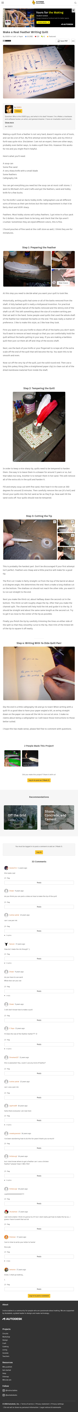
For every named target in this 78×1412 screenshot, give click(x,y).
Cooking (5, 1346)
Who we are (6, 1380)
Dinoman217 (14, 1057)
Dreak (11, 891)
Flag (8, 878)
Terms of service (27, 1404)
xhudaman (13, 1212)
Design (5, 1340)
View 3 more (63, 283)
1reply (8, 996)
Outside (5, 1353)
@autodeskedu (11, 1395)
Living (4, 1350)
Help (4, 1373)
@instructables (11, 1390)
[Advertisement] (39, 18)
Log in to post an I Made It (39, 780)
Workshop (6, 1337)
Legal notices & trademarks (50, 1407)
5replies (9, 963)
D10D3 (7, 37)
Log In (39, 852)
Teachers (5, 1356)
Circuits (5, 1333)
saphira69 (13, 1106)
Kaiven (12, 944)
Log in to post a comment (39, 1296)
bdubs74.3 (13, 868)
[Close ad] (73, 10)
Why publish (7, 1367)
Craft (14, 37)
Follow (18, 111)
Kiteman (12, 1237)
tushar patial (14, 915)
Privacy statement (43, 1404)
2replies (8, 935)
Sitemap (5, 1376)
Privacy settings (57, 1404)
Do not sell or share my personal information (21, 1407)
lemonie (12, 1270)
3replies (9, 1049)
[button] (2, 3)
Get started (6, 1370)
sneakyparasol (15, 1134)
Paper (20, 37)
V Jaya (11, 1028)
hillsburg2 (13, 1156)
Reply (39, 882)
